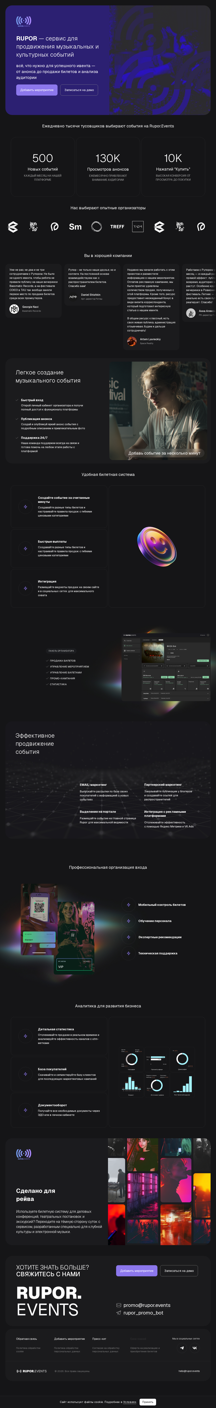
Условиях (129, 1402)
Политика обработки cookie (28, 1349)
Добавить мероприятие (69, 1339)
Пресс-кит (99, 1339)
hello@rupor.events (189, 1371)
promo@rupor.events (147, 1305)
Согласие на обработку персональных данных (106, 1349)
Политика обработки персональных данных (67, 1349)
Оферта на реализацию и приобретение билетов (145, 1349)
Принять (147, 1402)
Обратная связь (26, 1339)
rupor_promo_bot (143, 1313)
